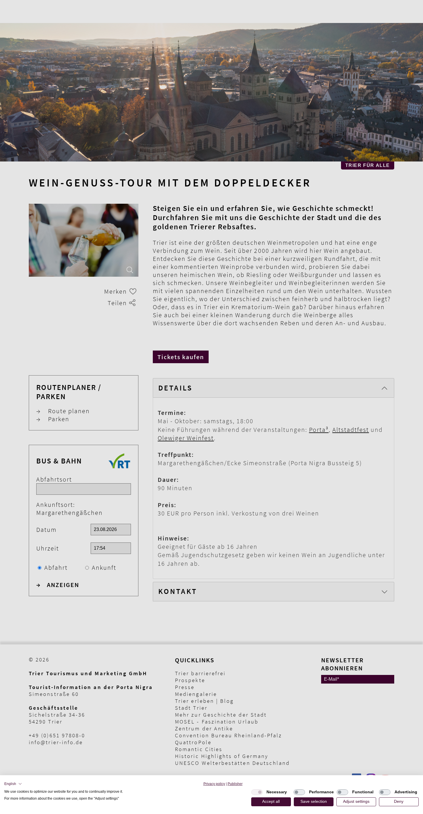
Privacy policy (214, 784)
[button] (13, 784)
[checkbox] (257, 792)
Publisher (235, 784)
